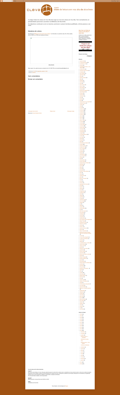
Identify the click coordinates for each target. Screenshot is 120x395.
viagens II (81, 303)
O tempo (81, 239)
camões (81, 104)
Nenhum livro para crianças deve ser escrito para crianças (85, 233)
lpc (80, 203)
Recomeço (82, 274)
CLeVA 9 (81, 123)
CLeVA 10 (82, 110)
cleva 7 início (82, 120)
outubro (82, 335)
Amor (81, 83)
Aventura (81, 94)
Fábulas (81, 157)
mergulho (81, 216)
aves (81, 97)
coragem (81, 132)
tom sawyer (82, 300)
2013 (81, 328)
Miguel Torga (82, 220)
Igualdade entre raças (84, 184)
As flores (81, 93)
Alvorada (81, 81)
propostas (34, 72)
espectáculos (82, 154)
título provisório (83, 299)
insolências (82, 192)
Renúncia (81, 276)
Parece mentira (83, 251)
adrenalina (82, 74)
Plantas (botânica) (83, 258)
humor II (81, 182)
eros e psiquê (82, 148)
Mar (80, 209)
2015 (81, 325)
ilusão (81, 185)
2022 (81, 314)
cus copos (82, 137)
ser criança (82, 285)
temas (81, 297)
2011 (81, 362)
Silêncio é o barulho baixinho (85, 288)
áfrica (81, 76)
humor (81, 181)
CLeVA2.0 (82, 125)
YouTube (81, 309)
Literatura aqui (82, 199)
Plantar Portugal (83, 257)
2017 (81, 322)
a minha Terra (82, 69)
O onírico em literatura (85, 345)
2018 (81, 320)
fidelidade (82, 164)
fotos (81, 172)
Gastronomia (82, 175)
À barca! (81, 65)
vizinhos (81, 306)
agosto (82, 348)
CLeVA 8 (81, 121)
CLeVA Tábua (82, 124)
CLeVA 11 (81, 111)
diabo (81, 141)
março (82, 356)
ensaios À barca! (83, 145)
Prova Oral (82, 266)
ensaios (81, 144)
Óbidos (81, 241)
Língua (81, 198)
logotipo (81, 202)
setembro (83, 347)
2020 (81, 317)
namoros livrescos (83, 228)
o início (81, 235)
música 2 (81, 226)
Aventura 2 (82, 96)
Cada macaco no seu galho (85, 101)
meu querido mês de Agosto (85, 219)
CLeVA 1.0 (82, 108)
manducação (82, 208)
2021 (81, 315)
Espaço (81, 152)
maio (82, 353)
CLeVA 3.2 (82, 114)
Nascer (81, 229)
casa (81, 106)
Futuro (81, 174)
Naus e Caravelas (83, 230)
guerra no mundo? (83, 178)
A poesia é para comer (84, 70)
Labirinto (81, 196)
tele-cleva (81, 296)
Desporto (81, 140)
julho (82, 350)
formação (81, 169)
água (81, 79)
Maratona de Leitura (84, 339)
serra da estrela (83, 286)
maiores (81, 206)
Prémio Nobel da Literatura (85, 262)
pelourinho (82, 252)
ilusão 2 (81, 186)
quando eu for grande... (84, 268)
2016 (81, 323)
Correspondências (83, 134)
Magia (81, 205)
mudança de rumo (83, 222)
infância (81, 188)
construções (82, 131)
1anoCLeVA (82, 61)
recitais (81, 272)
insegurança (82, 191)
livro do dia (82, 201)
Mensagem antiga (70, 111)
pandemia (82, 249)
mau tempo (82, 212)
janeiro (82, 360)
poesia (81, 259)
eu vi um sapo (82, 155)
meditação (82, 213)
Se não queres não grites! (85, 283)
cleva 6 (81, 117)
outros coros (82, 245)
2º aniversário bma (83, 62)
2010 (81, 363)
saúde (81, 282)
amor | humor (82, 84)
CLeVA (81, 107)
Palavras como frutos (84, 248)
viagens (81, 301)
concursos (82, 128)
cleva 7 (81, 118)
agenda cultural (83, 77)
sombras (81, 293)
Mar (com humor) (83, 211)
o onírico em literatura (84, 238)
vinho (81, 304)
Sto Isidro (81, 294)
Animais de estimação (84, 90)
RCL (81, 271)
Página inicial (52, 111)
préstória (81, 264)
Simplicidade (82, 290)
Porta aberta (82, 261)
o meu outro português (84, 237)
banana (81, 98)
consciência (82, 130)
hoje (80, 179)
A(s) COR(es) (82, 73)
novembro (83, 333)
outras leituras (82, 244)
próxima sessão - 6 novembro (84, 337)
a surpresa (82, 72)
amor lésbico (82, 87)
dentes (81, 138)
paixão (81, 247)
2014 (81, 327)
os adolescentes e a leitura (85, 242)
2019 (81, 319)
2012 (81, 330)
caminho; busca (83, 103)
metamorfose (82, 218)
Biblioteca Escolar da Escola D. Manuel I (42, 33)
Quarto (81, 269)
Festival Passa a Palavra (84, 162)
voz (80, 307)
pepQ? (81, 255)
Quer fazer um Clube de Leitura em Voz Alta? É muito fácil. (84, 32)
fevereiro (83, 358)
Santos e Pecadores (83, 281)
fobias (81, 167)
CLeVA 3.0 (82, 113)
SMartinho (82, 292)
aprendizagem (82, 91)
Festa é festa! (82, 161)
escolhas (81, 151)
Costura (81, 135)
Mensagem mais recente (33, 111)
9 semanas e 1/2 (83, 63)
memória (81, 215)
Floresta (81, 165)
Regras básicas (83, 275)
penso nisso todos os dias (85, 254)
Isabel (81, 193)
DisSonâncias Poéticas (84, 142)
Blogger (66, 386)
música (81, 225)
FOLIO (81, 168)
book (81, 100)
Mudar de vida (82, 223)
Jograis (81, 195)
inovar (81, 189)
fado (80, 158)
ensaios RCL (82, 147)
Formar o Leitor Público (84, 171)
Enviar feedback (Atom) (37, 113)
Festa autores (82, 159)
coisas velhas (82, 127)
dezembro (83, 331)
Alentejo (81, 80)
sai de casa (82, 279)
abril (82, 355)
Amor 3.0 (81, 86)
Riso (81, 278)
